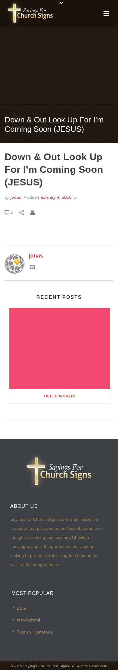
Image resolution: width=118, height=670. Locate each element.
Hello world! (60, 396)
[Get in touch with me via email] (32, 268)
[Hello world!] (59, 348)
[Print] (35, 212)
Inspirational (28, 620)
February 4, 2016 (54, 197)
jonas (16, 197)
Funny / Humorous (34, 632)
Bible (21, 608)
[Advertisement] (59, 65)
